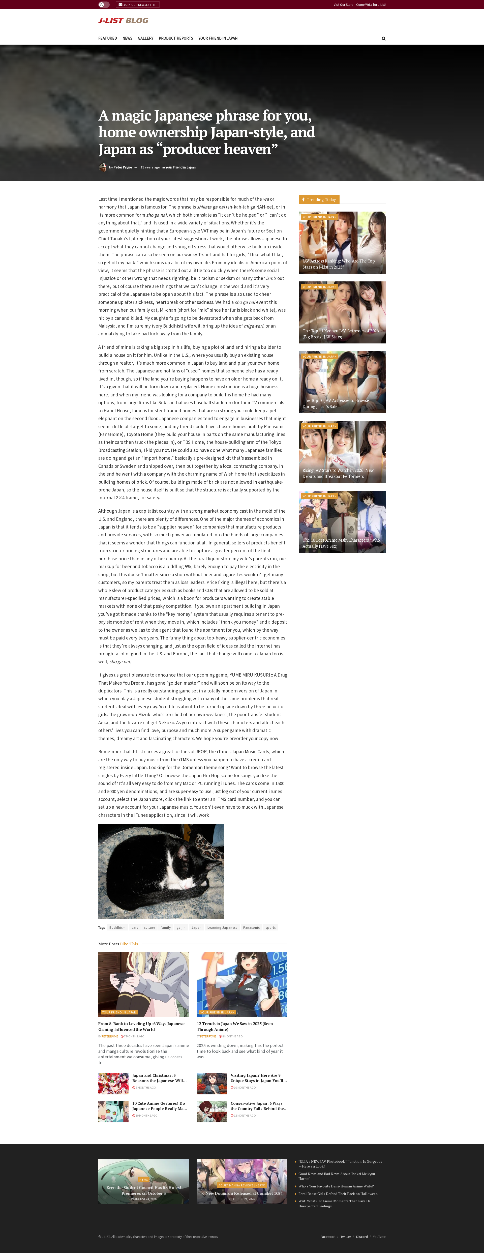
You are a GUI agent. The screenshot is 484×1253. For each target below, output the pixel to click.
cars (135, 927)
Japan (197, 927)
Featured (107, 38)
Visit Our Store (343, 4)
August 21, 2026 (243, 1199)
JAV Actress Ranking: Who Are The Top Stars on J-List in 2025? (338, 264)
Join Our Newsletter (140, 5)
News (127, 38)
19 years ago (150, 167)
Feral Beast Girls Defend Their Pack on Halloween (338, 1193)
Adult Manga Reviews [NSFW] (242, 1185)
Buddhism (117, 927)
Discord (362, 1236)
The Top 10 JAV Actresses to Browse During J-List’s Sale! (335, 403)
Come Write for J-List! (371, 4)
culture (149, 927)
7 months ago (134, 1036)
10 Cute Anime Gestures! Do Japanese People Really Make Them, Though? (160, 1108)
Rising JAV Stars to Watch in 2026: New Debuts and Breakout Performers (338, 473)
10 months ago (244, 1087)
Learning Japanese (222, 927)
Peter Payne (123, 167)
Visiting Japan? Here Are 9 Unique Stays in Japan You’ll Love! (257, 1080)
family (166, 927)
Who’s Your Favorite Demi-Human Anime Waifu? (336, 1186)
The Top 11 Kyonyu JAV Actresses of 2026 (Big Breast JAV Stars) (340, 334)
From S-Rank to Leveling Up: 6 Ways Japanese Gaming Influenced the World (141, 1026)
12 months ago (244, 1115)
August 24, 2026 (145, 1199)
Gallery (145, 38)
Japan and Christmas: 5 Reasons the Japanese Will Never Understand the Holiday (157, 1083)
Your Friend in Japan (218, 38)
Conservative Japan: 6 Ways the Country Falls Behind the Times (257, 1108)
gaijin (181, 927)
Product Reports (176, 38)
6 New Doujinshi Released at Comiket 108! (242, 1193)
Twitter (346, 1236)
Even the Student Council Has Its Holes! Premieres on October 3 (143, 1190)
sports (271, 927)
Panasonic (251, 927)
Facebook (328, 1236)
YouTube (379, 1236)
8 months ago (232, 1036)
